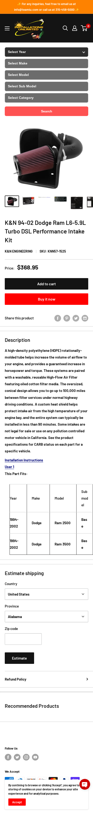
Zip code (11, 628)
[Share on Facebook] (57, 318)
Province (12, 606)
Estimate (19, 658)
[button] (84, 784)
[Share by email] (85, 318)
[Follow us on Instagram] (26, 757)
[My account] (74, 28)
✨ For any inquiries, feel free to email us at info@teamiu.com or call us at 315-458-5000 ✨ (46, 6)
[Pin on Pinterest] (66, 318)
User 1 (9, 467)
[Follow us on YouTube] (35, 757)
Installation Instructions (24, 460)
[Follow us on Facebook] (8, 757)
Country (11, 583)
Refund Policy (15, 679)
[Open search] (65, 28)
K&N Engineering (19, 251)
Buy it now (46, 299)
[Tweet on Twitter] (75, 318)
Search (46, 111)
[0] (84, 28)
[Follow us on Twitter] (17, 757)
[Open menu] (7, 28)
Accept (17, 802)
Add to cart (46, 283)
